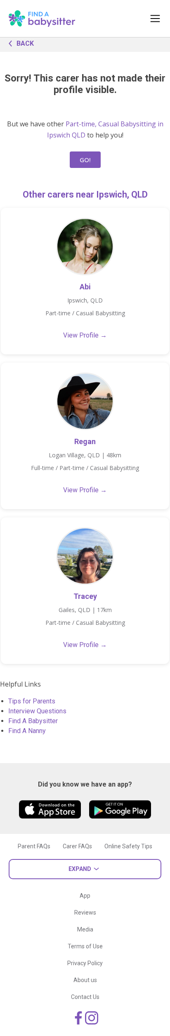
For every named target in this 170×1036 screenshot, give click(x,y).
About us (85, 980)
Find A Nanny (27, 731)
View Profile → (85, 335)
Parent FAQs (34, 846)
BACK (25, 43)
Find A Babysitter (33, 721)
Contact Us (85, 997)
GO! (85, 160)
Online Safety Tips (128, 846)
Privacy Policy (85, 963)
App (85, 895)
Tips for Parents (31, 701)
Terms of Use (85, 946)
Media (85, 929)
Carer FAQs (77, 846)
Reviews (85, 912)
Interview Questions (37, 711)
